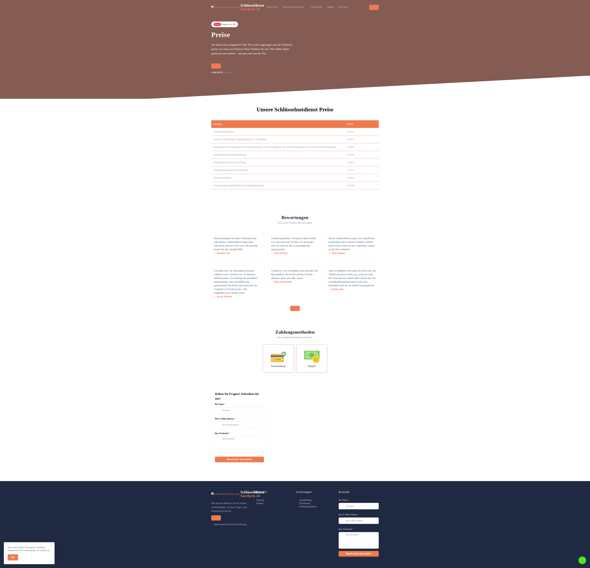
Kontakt (343, 7)
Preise (330, 7)
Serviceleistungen (293, 7)
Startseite (272, 7)
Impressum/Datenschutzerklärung (230, 524)
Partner (259, 503)
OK (13, 557)
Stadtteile (317, 7)
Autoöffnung (305, 500)
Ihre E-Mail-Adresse (224, 419)
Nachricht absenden (239, 459)
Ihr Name (219, 404)
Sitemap (260, 500)
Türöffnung (304, 503)
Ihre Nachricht (222, 433)
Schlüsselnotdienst (308, 506)
